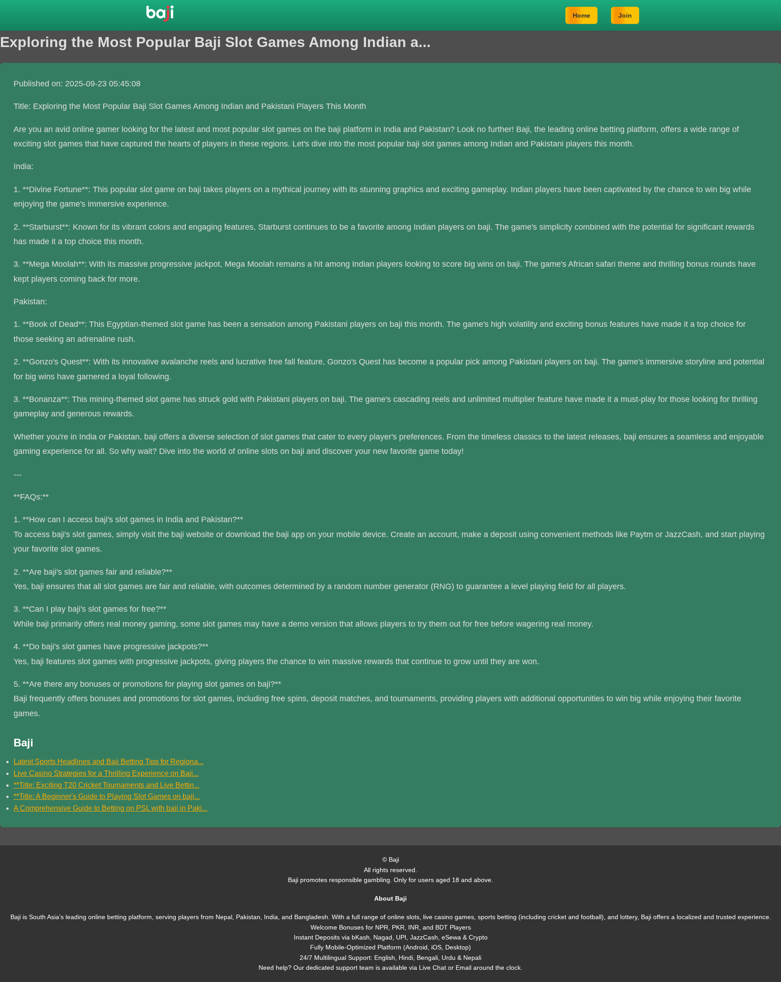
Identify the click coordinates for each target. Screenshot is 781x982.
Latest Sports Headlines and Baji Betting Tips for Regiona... (108, 761)
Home (581, 15)
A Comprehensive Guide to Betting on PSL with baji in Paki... (110, 808)
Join (625, 15)
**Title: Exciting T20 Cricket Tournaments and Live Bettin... (106, 785)
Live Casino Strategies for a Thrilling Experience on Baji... (106, 773)
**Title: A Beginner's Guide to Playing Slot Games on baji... (107, 796)
